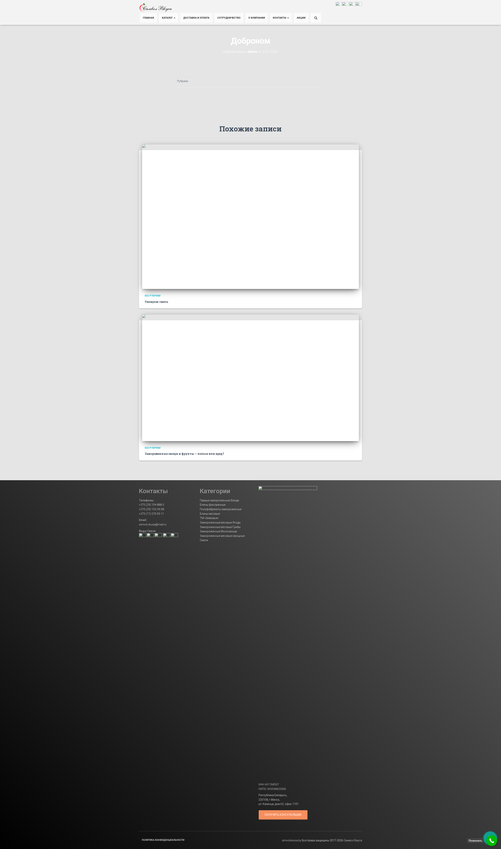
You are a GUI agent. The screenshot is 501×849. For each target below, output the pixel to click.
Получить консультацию (283, 814)
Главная (148, 17)
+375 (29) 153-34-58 (151, 509)
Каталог (167, 17)
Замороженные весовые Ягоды (220, 522)
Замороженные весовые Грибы (220, 527)
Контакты (280, 17)
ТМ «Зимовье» (209, 518)
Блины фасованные (212, 504)
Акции (301, 17)
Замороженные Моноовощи (218, 531)
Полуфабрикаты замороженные (220, 509)
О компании (256, 17)
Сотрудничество (229, 17)
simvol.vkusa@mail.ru (152, 524)
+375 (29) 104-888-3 (151, 504)
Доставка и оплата (196, 17)
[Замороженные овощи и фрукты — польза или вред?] (250, 377)
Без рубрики (152, 295)
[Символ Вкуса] (155, 7)
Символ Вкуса (352, 840)
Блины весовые (210, 513)
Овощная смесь (156, 302)
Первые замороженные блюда (219, 500)
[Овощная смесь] (250, 216)
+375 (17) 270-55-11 (151, 513)
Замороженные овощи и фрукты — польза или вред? (184, 454)
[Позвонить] (491, 840)
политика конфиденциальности (163, 840)
